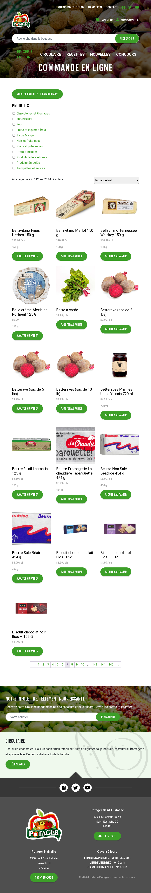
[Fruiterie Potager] (21, 20)
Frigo (20, 124)
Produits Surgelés (28, 162)
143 (94, 664)
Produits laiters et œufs (32, 157)
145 (110, 664)
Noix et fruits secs (29, 141)
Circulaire (50, 54)
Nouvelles (100, 54)
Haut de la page (75, 775)
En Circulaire (24, 119)
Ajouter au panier (27, 256)
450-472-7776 (107, 836)
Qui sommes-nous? (71, 7)
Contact (112, 7)
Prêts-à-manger (27, 152)
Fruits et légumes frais (31, 130)
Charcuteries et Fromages (33, 113)
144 (102, 664)
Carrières (95, 7)
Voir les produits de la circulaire (37, 94)
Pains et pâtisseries (30, 146)
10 (82, 664)
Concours (126, 54)
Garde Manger (26, 135)
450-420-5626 (44, 877)
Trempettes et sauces (31, 168)
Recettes (75, 54)
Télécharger (17, 764)
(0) (107, 19)
